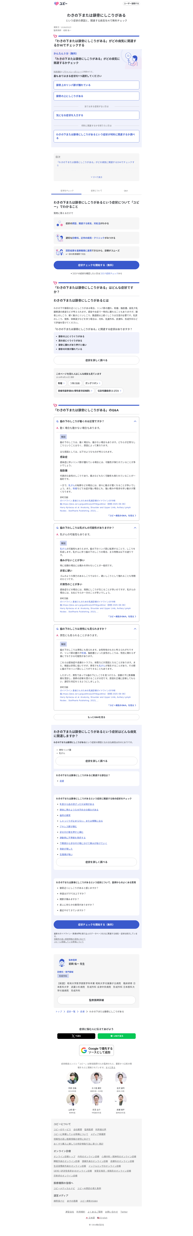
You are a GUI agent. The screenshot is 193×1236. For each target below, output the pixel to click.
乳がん (71, 485)
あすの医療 (72, 1201)
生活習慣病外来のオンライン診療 (70, 1166)
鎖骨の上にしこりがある (69, 96)
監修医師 (88, 1129)
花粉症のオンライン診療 (66, 1175)
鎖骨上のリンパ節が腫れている (73, 85)
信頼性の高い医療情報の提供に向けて (69, 939)
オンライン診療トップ (64, 1156)
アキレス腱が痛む (68, 826)
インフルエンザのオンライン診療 (105, 1166)
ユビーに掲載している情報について (69, 942)
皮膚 (62, 781)
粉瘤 (75, 488)
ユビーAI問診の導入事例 (89, 1188)
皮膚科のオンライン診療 (122, 1161)
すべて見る (110, 1067)
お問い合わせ (111, 1211)
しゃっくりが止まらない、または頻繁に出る (81, 821)
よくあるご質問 (95, 1211)
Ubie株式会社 (98, 1224)
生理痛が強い (66, 854)
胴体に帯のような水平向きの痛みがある (79, 809)
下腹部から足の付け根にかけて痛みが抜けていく (83, 843)
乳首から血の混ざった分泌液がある (77, 804)
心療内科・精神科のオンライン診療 (119, 1156)
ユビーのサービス (62, 1129)
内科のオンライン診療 (88, 1156)
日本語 (90, 1218)
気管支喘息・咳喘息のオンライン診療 (112, 1171)
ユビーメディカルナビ (64, 1188)
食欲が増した (66, 849)
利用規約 (57, 72)
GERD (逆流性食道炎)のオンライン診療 (73, 1171)
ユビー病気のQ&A (89, 1201)
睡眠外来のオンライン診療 (67, 1161)
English (102, 1218)
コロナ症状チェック (109, 273)
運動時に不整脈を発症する (73, 837)
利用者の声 (100, 1129)
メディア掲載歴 (98, 1134)
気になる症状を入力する (69, 115)
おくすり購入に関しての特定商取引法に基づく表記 (78, 1144)
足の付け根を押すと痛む (72, 832)
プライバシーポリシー (72, 72)
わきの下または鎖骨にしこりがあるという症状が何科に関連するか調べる (95, 136)
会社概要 (77, 1129)
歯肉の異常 (65, 815)
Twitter (124, 1211)
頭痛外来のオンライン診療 (95, 1161)
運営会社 (69, 1211)
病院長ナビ (59, 1201)
